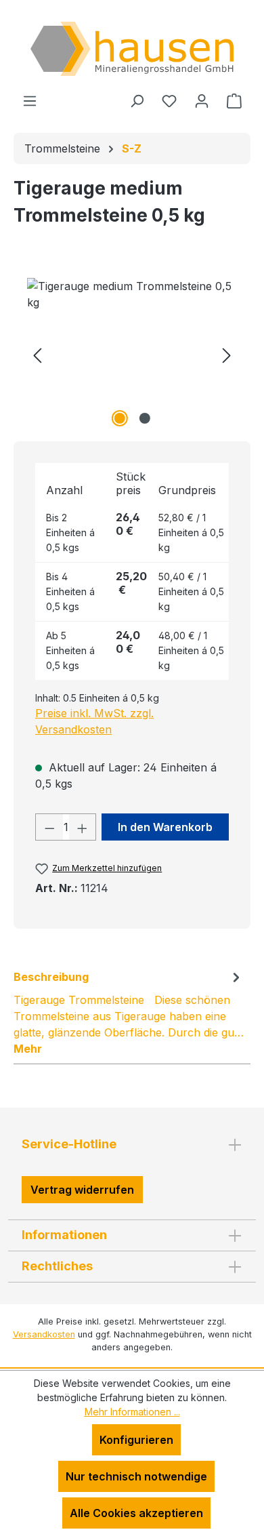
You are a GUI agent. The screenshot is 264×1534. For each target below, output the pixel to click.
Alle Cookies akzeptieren (136, 1513)
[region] (132, 354)
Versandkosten (44, 1334)
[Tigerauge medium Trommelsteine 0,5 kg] (132, 354)
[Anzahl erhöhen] (82, 827)
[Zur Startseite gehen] (132, 49)
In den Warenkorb (165, 827)
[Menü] (30, 100)
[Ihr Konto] (201, 100)
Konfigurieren (136, 1440)
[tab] (129, 1012)
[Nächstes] (227, 354)
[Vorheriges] (37, 354)
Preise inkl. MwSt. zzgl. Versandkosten (94, 721)
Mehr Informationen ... (132, 1411)
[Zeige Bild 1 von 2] (119, 418)
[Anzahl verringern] (49, 827)
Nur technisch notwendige (136, 1476)
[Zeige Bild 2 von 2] (144, 418)
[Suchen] (136, 100)
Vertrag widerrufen (82, 1189)
